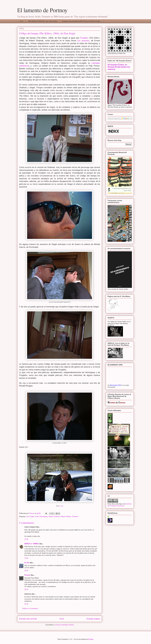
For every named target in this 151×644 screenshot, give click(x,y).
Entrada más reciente (28, 619)
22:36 (26, 539)
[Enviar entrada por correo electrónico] (46, 513)
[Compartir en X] (54, 513)
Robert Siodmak (54, 516)
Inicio (21, 21)
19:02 (26, 570)
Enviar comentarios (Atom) (64, 625)
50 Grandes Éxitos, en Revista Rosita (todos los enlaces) (119, 67)
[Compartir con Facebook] (57, 513)
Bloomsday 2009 (115, 385)
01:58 (26, 604)
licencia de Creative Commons (119, 505)
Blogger (90, 639)
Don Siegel (30, 516)
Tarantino (75, 516)
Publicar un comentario (30, 608)
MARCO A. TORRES (31, 544)
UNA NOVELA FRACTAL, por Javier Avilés (42, 21)
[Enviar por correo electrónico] (50, 513)
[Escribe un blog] (52, 513)
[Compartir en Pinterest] (59, 513)
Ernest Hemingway (41, 516)
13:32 (26, 558)
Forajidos (84, 38)
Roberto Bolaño (66, 516)
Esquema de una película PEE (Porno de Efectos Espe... (81, 21)
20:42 (26, 589)
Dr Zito (26, 563)
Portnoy (27, 575)
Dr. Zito (61, 506)
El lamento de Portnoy (42, 10)
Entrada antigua (93, 619)
